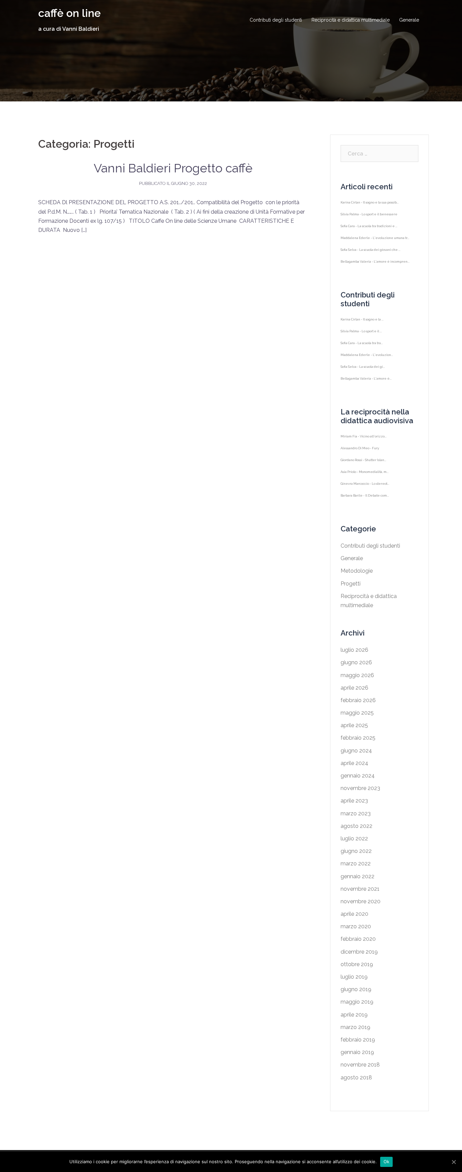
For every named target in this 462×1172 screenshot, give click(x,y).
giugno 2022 (356, 851)
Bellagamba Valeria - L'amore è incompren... (375, 268)
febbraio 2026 (358, 700)
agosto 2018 (356, 1077)
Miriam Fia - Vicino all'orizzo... (364, 443)
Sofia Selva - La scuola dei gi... (363, 373)
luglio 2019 (354, 977)
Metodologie (357, 571)
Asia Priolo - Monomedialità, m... (365, 478)
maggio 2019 (357, 1002)
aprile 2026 (354, 688)
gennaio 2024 (358, 775)
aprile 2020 (354, 914)
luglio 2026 (354, 650)
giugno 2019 (356, 989)
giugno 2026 (356, 662)
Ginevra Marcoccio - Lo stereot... (365, 490)
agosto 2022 (356, 826)
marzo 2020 (356, 926)
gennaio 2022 (357, 876)
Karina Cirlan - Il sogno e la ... (362, 326)
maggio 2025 (357, 713)
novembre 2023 (360, 788)
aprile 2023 (354, 800)
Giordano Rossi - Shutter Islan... (363, 467)
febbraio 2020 (358, 939)
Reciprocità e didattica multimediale (350, 20)
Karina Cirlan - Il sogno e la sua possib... (370, 209)
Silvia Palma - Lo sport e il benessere (369, 221)
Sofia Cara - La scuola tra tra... (362, 350)
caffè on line (69, 13)
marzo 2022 (356, 863)
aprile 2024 (354, 763)
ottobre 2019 (357, 964)
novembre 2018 (360, 1064)
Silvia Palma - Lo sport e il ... (361, 338)
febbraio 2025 (358, 738)
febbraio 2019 (358, 1039)
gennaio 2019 (357, 1052)
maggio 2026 (357, 675)
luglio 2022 (354, 838)
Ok (387, 1161)
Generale (409, 20)
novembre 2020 (360, 901)
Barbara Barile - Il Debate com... (365, 502)
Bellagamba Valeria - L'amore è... (366, 385)
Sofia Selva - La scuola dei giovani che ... (370, 256)
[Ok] (453, 1161)
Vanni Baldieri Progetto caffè (173, 168)
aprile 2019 (354, 1014)
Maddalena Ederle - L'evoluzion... (367, 361)
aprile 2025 (354, 725)
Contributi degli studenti (276, 20)
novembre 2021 (360, 889)
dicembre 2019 (359, 952)
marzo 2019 (355, 1027)
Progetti (351, 583)
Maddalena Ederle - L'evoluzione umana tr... (375, 244)
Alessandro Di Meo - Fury (360, 455)
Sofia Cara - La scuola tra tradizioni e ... (369, 233)
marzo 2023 (356, 813)
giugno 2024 (356, 750)
